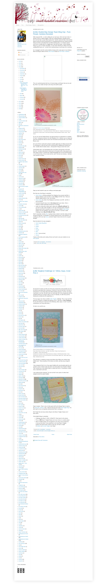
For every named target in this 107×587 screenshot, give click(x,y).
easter (20, 229)
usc (19, 524)
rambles (20, 415)
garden (20, 255)
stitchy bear (21, 458)
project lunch (21, 407)
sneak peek (21, 447)
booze (20, 155)
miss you (20, 347)
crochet (20, 205)
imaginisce (21, 296)
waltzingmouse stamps (23, 539)
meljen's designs (22, 339)
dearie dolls (21, 210)
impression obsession (23, 298)
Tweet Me (19, 45)
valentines (21, 525)
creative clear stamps (23, 201)
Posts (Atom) (41, 436)
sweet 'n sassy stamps (23, 475)
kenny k (20, 316)
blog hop (20, 153)
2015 (20, 63)
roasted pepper (22, 422)
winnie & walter (22, 549)
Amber (37, 226)
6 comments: (48, 429)
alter (20, 124)
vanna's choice (22, 528)
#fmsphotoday (22, 116)
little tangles (41, 430)
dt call (20, 224)
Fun (22, 25)
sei (19, 438)
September (22, 73)
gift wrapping (21, 266)
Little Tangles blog (65, 407)
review (20, 420)
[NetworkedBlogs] (83, 77)
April (21, 93)
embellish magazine (23, 234)
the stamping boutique (23, 503)
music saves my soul (23, 357)
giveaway (21, 270)
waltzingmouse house (23, 533)
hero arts (20, 282)
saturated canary (22, 431)
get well (20, 260)
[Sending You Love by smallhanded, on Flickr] (48, 126)
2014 (20, 65)
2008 (20, 108)
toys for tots (21, 511)
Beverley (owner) (80, 124)
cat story (20, 176)
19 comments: (48, 241)
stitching (20, 456)
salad (20, 427)
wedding (20, 541)
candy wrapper (22, 166)
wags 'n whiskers (22, 532)
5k (19, 119)
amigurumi (21, 128)
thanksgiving (21, 490)
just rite (20, 313)
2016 (20, 61)
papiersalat (21, 382)
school (20, 433)
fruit (19, 254)
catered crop (21, 178)
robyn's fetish (21, 423)
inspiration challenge (81, 171)
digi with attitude (22, 220)
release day (21, 419)
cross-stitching (22, 207)
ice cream (21, 290)
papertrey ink (21, 379)
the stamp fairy (22, 502)
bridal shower (21, 160)
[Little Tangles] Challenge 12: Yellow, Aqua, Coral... (23, 90)
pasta (20, 384)
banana (20, 142)
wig (19, 545)
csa (19, 208)
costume (20, 195)
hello (40, 243)
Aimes (37, 224)
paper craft (21, 376)
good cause (21, 273)
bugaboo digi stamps (23, 161)
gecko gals (21, 257)
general (20, 258)
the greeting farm (22, 495)
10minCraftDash (22, 117)
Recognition (41, 25)
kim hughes (21, 320)
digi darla (21, 218)
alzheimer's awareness (23, 125)
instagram (21, 305)
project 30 (21, 406)
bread (20, 157)
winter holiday (22, 551)
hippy (20, 284)
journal (20, 312)
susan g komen (22, 471)
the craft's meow (22, 494)
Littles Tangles (53, 298)
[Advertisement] (52, 256)
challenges (21, 181)
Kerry (78, 128)
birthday (20, 147)
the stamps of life (22, 506)
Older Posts (69, 434)
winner (20, 548)
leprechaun (21, 324)
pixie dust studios (22, 400)
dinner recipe (21, 223)
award (20, 136)
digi (19, 216)
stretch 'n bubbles (22, 460)
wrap (20, 554)
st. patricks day (22, 448)
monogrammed (22, 351)
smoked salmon (22, 445)
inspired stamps (22, 304)
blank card (21, 152)
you (19, 557)
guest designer (22, 278)
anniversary (21, 130)
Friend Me (19, 46)
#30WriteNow (21, 114)
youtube (20, 559)
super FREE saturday (23, 469)
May (21, 81)
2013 (20, 66)
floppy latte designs (23, 248)
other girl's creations (39, 407)
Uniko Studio (51, 51)
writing (20, 556)
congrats (20, 189)
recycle (20, 417)
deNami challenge (22, 212)
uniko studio (44, 243)
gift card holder (22, 265)
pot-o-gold (21, 404)
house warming (22, 289)
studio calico (21, 461)
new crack (21, 364)
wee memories (22, 543)
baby (20, 138)
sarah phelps (21, 430)
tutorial (20, 516)
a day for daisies (22, 120)
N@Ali (78, 129)
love (19, 332)
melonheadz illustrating (21, 341)
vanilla (20, 527)
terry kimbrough (22, 486)
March (21, 95)
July (21, 77)
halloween (21, 279)
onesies (20, 372)
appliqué (20, 133)
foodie (20, 249)
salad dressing (22, 428)
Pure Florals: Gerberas (64, 51)
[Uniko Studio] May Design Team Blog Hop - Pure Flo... (24, 84)
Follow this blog (83, 79)
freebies (38, 426)
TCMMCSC (21, 485)
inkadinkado (21, 302)
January (22, 99)
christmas (21, 184)
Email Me (19, 42)
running (20, 425)
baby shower (21, 139)
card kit (20, 169)
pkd (19, 401)
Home (17, 25)
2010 (20, 105)
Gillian (78, 127)
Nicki (37, 231)
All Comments (22, 55)
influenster (21, 301)
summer (20, 467)
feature (20, 246)
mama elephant (22, 334)
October (22, 72)
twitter (20, 519)
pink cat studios (22, 396)
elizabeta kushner (22, 231)
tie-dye (20, 509)
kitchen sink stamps (23, 321)
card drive (21, 167)
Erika (37, 228)
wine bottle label (22, 546)
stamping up (21, 455)
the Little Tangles (46, 426)
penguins (21, 388)
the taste (20, 508)
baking (20, 141)
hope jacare (21, 287)
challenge (21, 180)
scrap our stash (22, 435)
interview (20, 307)
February (22, 97)
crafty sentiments (22, 198)
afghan (20, 122)
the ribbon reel (22, 500)
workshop (21, 553)
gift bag (20, 262)
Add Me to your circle (21, 44)
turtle (20, 514)
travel (20, 513)
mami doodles (22, 336)
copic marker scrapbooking (21, 191)
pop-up (20, 403)
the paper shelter (22, 497)
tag (19, 480)
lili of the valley (22, 326)
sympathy (21, 479)
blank (20, 150)
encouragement (22, 237)
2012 (20, 101)
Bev (47, 214)
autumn (20, 134)
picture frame (21, 395)
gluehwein (21, 271)
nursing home (22, 371)
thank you (53, 430)
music (20, 355)
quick (20, 411)
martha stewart (22, 337)
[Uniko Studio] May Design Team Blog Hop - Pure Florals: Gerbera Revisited (51, 33)
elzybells (20, 232)
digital (20, 221)
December (22, 68)
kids (19, 318)
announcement (22, 131)
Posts (20, 52)
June (21, 79)
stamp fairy (21, 450)
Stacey (47, 216)
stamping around (22, 452)
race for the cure (22, 412)
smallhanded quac (23, 444)
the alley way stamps (23, 491)
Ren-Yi (37, 233)
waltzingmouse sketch (23, 536)
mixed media (21, 349)
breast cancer (21, 158)
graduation (21, 276)
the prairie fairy (22, 499)
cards (38, 243)
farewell (20, 241)
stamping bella (22, 453)
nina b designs (22, 369)
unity (20, 522)
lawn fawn (21, 323)
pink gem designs (22, 398)
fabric (20, 238)
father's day (21, 243)
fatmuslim (21, 245)
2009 (20, 107)
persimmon (21, 390)
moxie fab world (22, 354)
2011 (20, 103)
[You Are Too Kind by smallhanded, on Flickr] (48, 348)
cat (19, 175)
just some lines (22, 315)
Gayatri (37, 229)
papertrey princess (23, 380)
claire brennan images (23, 186)
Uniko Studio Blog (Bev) (41, 223)
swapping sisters (22, 473)
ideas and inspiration (23, 292)
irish (19, 310)
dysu (20, 228)
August (21, 75)
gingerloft (21, 268)
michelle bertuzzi (22, 343)
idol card (20, 295)
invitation (20, 309)
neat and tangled (47, 430)
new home (21, 366)
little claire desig (22, 329)
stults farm (21, 466)
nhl (19, 368)
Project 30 (79, 50)
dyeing (20, 226)
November (22, 70)
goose (20, 274)
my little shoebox (22, 361)
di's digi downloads (23, 215)
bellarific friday (22, 145)
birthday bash (21, 149)
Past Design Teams (30, 25)
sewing (20, 439)
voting (20, 530)
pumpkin (20, 409)
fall (19, 240)
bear (20, 144)
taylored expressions (23, 482)
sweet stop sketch (22, 477)
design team (21, 213)
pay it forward (21, 385)
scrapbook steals (22, 436)
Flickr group (35, 238)
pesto (20, 392)
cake (20, 164)
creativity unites (22, 204)
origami (20, 374)
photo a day (21, 393)
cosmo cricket (21, 193)
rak (19, 414)
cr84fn (20, 196)
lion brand (21, 328)
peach (20, 387)
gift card (20, 263)
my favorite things (22, 360)
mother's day (21, 352)
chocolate (21, 183)
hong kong (21, 286)
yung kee (21, 561)
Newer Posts (36, 434)
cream (20, 199)
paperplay (21, 377)
